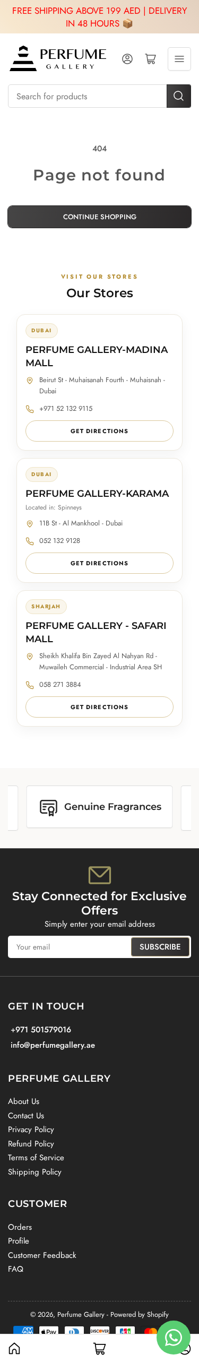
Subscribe (160, 947)
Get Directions (99, 431)
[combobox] (99, 96)
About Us (23, 1101)
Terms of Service (36, 1157)
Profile (18, 1241)
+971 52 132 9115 (65, 408)
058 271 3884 (60, 684)
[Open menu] (179, 59)
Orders (20, 1227)
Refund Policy (31, 1144)
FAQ (15, 1269)
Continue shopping (99, 217)
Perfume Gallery (81, 1314)
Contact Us (26, 1116)
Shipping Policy (35, 1172)
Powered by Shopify (139, 1314)
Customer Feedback (42, 1255)
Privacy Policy (31, 1129)
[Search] (179, 96)
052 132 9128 (59, 541)
